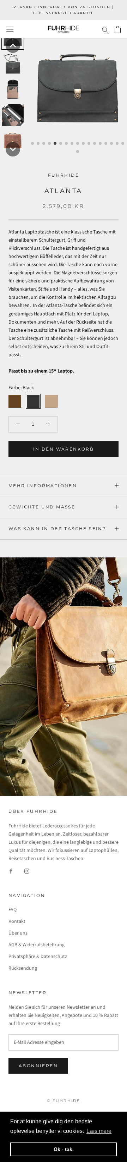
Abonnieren (38, 1065)
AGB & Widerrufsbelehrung (36, 944)
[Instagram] (26, 871)
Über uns (18, 933)
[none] (13, 45)
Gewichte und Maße (41, 507)
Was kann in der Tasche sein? (57, 528)
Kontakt (16, 921)
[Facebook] (10, 871)
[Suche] (105, 29)
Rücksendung (22, 968)
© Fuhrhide (63, 1100)
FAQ (12, 909)
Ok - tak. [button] (64, 1149)
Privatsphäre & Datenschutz (37, 956)
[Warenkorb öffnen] (118, 29)
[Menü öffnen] (9, 29)
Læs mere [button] (98, 1131)
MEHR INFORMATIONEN (42, 485)
